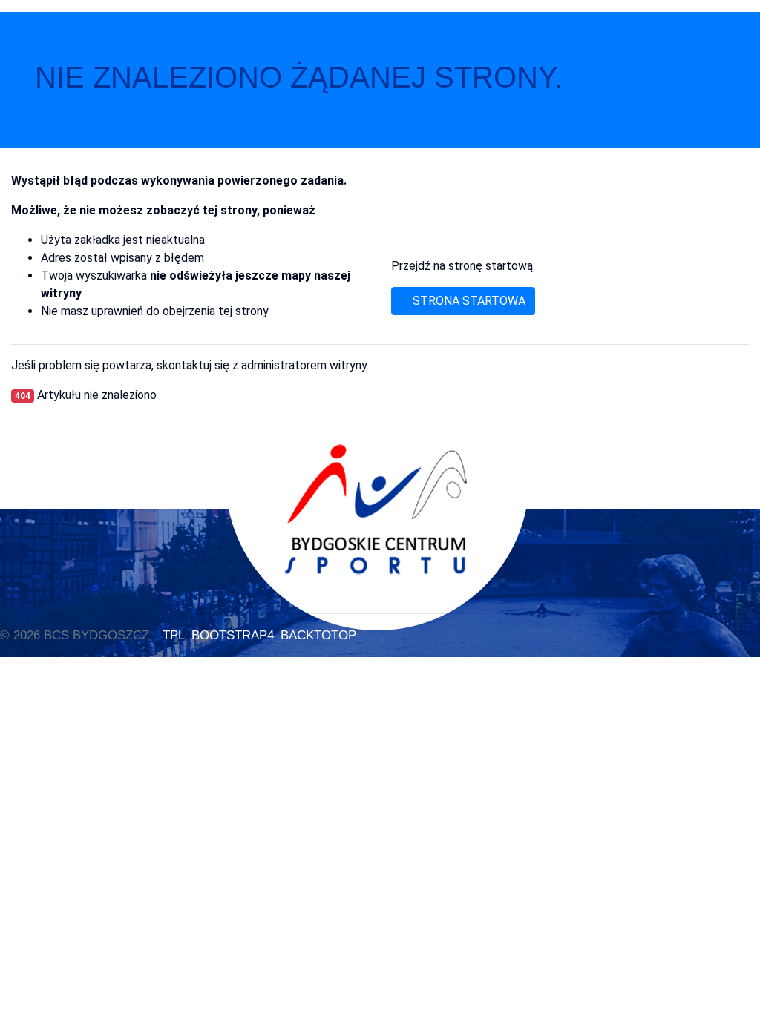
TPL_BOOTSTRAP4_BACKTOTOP (257, 634)
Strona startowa (467, 301)
